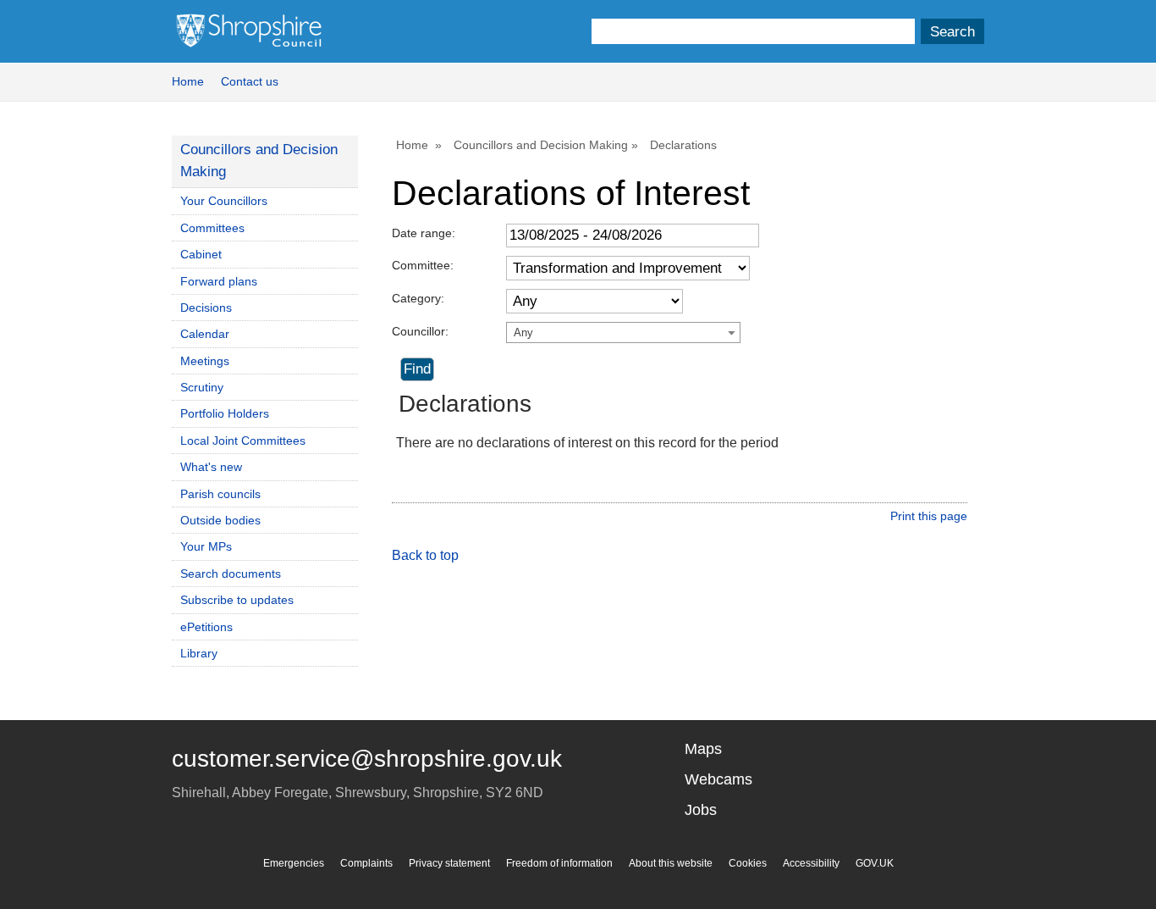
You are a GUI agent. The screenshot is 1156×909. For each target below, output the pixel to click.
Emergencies (293, 863)
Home (188, 81)
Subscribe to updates (237, 600)
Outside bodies (220, 520)
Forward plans (218, 281)
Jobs (701, 809)
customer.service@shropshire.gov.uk (367, 758)
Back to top (425, 555)
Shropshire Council (249, 31)
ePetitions (206, 627)
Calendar (204, 334)
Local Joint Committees (243, 440)
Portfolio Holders (224, 413)
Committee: (423, 265)
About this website (671, 863)
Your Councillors (223, 201)
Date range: (423, 233)
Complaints (366, 863)
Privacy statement (449, 863)
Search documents (230, 573)
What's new (211, 467)
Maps (703, 748)
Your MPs (206, 546)
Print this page (928, 516)
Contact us (249, 81)
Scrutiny (201, 387)
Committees (212, 228)
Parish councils (220, 494)
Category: (418, 298)
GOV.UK (875, 863)
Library (198, 653)
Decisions (206, 307)
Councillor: (420, 331)
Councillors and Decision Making (541, 145)
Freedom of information (559, 863)
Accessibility (811, 863)
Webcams (718, 779)
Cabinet (201, 254)
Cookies (748, 863)
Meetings (204, 361)
